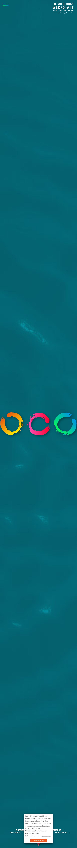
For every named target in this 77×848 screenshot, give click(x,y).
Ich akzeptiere (39, 841)
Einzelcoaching (23, 830)
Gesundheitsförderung (22, 832)
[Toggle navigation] (5, 5)
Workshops (61, 832)
